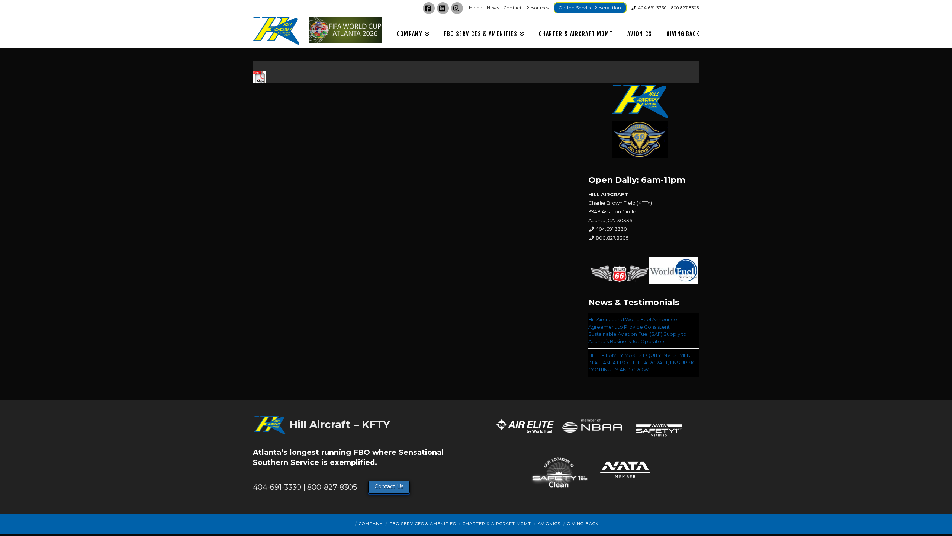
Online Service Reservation (590, 7)
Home (475, 7)
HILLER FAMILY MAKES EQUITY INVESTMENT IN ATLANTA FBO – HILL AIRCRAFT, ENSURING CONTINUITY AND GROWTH (642, 362)
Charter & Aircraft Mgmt (497, 523)
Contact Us (388, 486)
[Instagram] (457, 8)
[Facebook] (429, 8)
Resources (537, 7)
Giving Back (583, 523)
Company (371, 523)
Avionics (549, 523)
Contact (513, 7)
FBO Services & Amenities (422, 523)
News (493, 7)
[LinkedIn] (443, 8)
